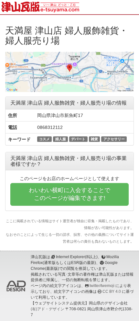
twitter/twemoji (102, 285)
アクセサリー (114, 139)
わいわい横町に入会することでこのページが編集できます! (69, 194)
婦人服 (60, 139)
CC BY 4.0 (111, 291)
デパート (78, 139)
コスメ (44, 139)
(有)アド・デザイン (47, 309)
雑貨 (94, 139)
